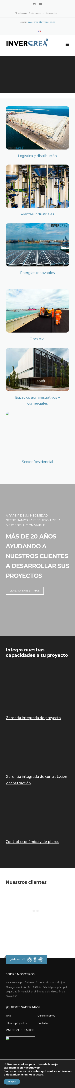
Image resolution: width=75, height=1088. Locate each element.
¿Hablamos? (17, 959)
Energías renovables (37, 273)
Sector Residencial (37, 462)
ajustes (38, 1074)
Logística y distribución (37, 156)
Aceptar (12, 1081)
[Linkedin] (29, 959)
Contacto (43, 1023)
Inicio (9, 1015)
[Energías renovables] (37, 244)
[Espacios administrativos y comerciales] (37, 369)
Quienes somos (46, 1015)
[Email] (40, 4)
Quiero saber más (25, 590)
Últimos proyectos (16, 1023)
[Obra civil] (37, 311)
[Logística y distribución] (37, 128)
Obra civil (37, 339)
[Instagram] (34, 4)
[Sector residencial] (37, 433)
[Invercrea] (27, 46)
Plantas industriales (37, 214)
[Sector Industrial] (37, 186)
